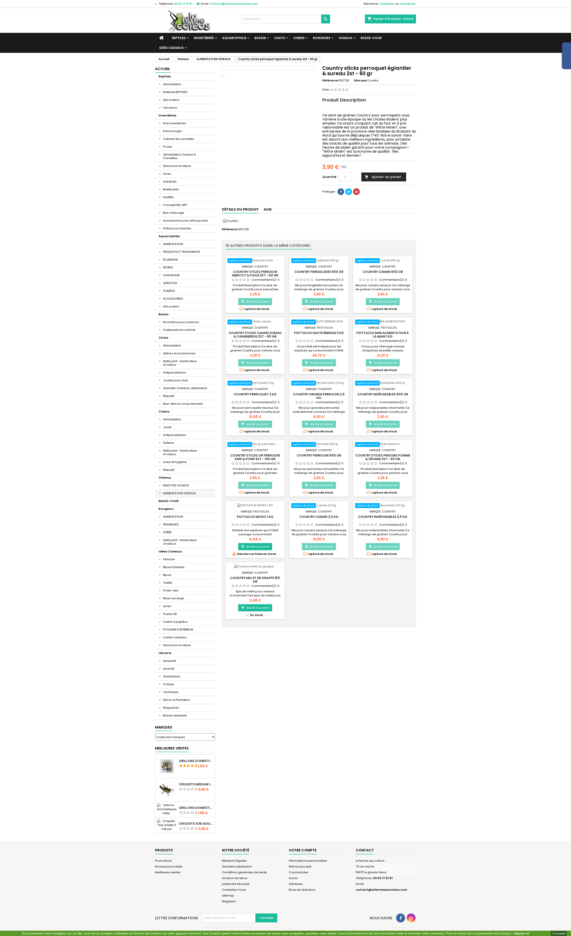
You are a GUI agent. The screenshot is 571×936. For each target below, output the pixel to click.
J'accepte (558, 933)
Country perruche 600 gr (319, 455)
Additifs (168, 197)
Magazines (171, 708)
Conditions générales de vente (244, 872)
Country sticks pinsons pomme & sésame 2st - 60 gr (382, 457)
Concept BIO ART (175, 205)
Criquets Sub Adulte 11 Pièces (196, 823)
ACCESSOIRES (173, 299)
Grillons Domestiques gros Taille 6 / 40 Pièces (196, 761)
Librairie (165, 653)
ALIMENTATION (173, 244)
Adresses (296, 884)
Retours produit (300, 866)
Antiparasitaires (174, 372)
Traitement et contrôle (179, 330)
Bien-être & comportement (183, 404)
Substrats (170, 181)
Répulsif (168, 396)
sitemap (228, 895)
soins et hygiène (175, 462)
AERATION (170, 283)
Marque (360, 81)
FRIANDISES (171, 524)
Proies (167, 147)
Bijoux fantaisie (173, 567)
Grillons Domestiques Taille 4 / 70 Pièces (196, 807)
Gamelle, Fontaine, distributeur (185, 388)
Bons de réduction (302, 890)
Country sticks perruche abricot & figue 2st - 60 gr (255, 274)
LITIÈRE (167, 532)
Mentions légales (234, 861)
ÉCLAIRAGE (170, 259)
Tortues (168, 684)
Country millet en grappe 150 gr (255, 580)
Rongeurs (321, 38)
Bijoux (167, 575)
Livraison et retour (235, 878)
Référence (330, 81)
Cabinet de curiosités (178, 139)
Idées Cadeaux (171, 48)
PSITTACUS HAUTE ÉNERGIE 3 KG (319, 333)
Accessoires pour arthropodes (185, 220)
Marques (163, 727)
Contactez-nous (234, 890)
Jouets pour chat (175, 380)
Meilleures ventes (167, 872)
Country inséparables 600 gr (382, 394)
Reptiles (179, 38)
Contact (365, 850)
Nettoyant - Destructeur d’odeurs (180, 363)
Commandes (298, 872)
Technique (170, 692)
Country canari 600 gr (382, 272)
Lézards (168, 668)
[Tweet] (348, 191)
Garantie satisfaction (237, 866)
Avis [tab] (268, 209)
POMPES (169, 291)
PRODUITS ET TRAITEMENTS (181, 252)
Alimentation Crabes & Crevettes (179, 156)
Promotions (163, 861)
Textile (167, 583)
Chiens (299, 38)
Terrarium (170, 108)
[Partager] (340, 191)
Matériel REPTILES (175, 92)
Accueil (162, 68)
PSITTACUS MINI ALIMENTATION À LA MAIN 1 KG (382, 335)
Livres (167, 174)
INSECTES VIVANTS (176, 485)
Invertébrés (204, 38)
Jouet (167, 427)
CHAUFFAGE (171, 275)
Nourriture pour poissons (181, 322)
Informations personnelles (308, 861)
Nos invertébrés (174, 123)
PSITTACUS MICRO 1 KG (255, 517)
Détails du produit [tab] (240, 209)
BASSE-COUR (371, 38)
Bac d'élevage (173, 213)
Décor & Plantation (176, 700)
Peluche (169, 559)
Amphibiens (171, 676)
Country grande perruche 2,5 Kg (319, 396)
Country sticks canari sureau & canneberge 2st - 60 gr (255, 335)
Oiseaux (345, 38)
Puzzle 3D (170, 614)
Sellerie (168, 443)
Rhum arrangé (173, 598)
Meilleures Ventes (172, 748)
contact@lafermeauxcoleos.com (234, 4)
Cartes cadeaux (174, 637)
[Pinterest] (356, 191)
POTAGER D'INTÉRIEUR (178, 629)
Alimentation (172, 84)
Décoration (171, 100)
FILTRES (168, 267)
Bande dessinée (175, 715)
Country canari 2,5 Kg (318, 517)
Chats (279, 38)
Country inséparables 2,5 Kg (382, 517)
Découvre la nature (177, 166)
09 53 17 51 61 (183, 4)
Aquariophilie (234, 38)
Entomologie (172, 131)
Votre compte (303, 850)
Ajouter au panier (383, 176)
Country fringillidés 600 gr (318, 272)
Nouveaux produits (168, 866)
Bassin (260, 38)
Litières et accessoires (179, 353)
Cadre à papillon (175, 622)
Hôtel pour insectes (177, 228)
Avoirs (293, 878)
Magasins (229, 901)
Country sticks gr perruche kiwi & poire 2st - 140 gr (255, 457)
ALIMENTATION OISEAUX (179, 493)
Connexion (386, 4)
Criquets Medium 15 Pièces (196, 784)
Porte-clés (170, 590)
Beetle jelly (171, 189)
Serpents (169, 661)
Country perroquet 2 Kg (255, 394)
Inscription (408, 4)
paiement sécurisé (235, 884)
